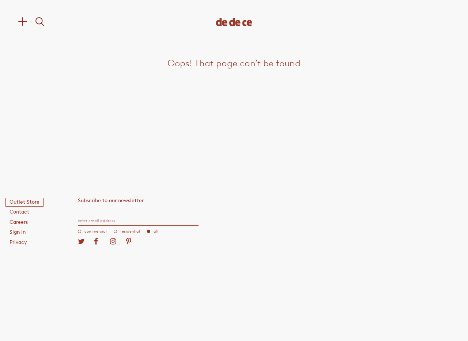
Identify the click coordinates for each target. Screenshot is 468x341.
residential (130, 231)
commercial (95, 231)
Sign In (18, 232)
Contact (19, 212)
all (156, 231)
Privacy (18, 242)
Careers (19, 222)
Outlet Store (24, 202)
